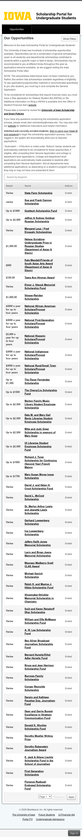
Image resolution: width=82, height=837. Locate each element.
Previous (58, 796)
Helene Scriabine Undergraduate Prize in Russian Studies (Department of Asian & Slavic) (38, 246)
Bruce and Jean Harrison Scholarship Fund (39, 666)
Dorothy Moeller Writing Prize (39, 737)
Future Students (47, 814)
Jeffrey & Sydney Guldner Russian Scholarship (40, 219)
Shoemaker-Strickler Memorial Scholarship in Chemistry (39, 598)
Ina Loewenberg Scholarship (34, 532)
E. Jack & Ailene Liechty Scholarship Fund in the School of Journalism (39, 760)
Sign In (74, 833)
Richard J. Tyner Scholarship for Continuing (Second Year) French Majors (41, 462)
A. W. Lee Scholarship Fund (38, 631)
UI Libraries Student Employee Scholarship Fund (38, 446)
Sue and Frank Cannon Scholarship (38, 201)
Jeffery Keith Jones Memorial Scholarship (38, 543)
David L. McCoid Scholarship (34, 497)
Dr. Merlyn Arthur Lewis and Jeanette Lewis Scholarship (38, 509)
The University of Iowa (23, 814)
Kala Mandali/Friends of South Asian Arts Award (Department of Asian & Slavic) (39, 265)
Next (71, 796)
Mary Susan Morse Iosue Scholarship (39, 476)
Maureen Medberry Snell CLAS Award (39, 564)
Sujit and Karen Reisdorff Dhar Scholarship (39, 610)
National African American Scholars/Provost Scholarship (40, 309)
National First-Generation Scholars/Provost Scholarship (39, 323)
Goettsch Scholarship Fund (41, 210)
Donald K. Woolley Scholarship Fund (36, 726)
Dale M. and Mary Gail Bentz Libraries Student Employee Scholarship (38, 418)
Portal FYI (28, 819)
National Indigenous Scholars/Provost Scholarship (36, 355)
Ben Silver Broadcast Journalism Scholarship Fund (39, 644)
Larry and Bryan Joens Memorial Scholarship (38, 553)
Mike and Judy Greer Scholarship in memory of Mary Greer (40, 432)
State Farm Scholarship (38, 193)
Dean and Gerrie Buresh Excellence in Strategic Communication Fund (39, 714)
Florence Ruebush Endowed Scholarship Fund (38, 785)
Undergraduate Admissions (50, 819)
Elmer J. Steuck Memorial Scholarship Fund (40, 286)
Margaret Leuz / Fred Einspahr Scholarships (38, 230)
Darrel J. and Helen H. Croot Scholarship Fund (39, 486)
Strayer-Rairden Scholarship (34, 297)
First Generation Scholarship (34, 772)
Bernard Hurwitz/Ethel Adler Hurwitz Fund (38, 656)
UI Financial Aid (66, 814)
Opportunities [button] (17, 29)
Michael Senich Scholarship (34, 575)
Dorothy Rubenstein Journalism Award (36, 748)
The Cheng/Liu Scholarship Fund (41, 391)
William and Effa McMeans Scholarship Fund (40, 621)
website (32, 104)
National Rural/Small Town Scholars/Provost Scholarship (40, 369)
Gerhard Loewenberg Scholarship (37, 521)
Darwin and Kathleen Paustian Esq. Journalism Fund (40, 700)
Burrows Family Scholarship (34, 677)
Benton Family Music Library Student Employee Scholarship (40, 404)
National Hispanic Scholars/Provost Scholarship (35, 339)
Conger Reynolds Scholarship (35, 688)
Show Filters (69, 38)
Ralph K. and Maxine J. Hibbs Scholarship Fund (39, 585)
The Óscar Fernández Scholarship (37, 381)
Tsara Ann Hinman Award (40, 277)
